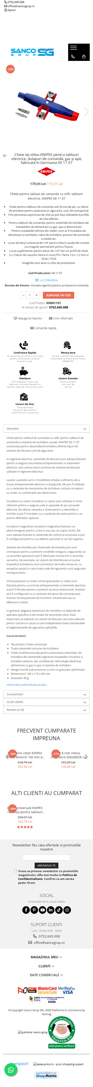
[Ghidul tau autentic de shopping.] (18, 1064)
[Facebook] (26, 910)
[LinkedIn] (51, 910)
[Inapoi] (3, 156)
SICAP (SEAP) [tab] (15, 702)
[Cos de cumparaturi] (83, 56)
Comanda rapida (45, 328)
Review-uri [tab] (15, 710)
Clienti (44, 966)
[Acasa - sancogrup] (32, 52)
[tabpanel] (46, 107)
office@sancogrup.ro (21, 6)
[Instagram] (67, 910)
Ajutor (11, 10)
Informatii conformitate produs (26, 685)
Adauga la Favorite (29, 318)
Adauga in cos (58, 295)
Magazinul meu (45, 957)
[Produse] (74, 49)
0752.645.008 (15, 2)
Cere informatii (62, 318)
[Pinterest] (34, 910)
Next (86, 111)
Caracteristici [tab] (15, 694)
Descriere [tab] (13, 428)
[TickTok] (59, 910)
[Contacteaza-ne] (73, 56)
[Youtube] (42, 910)
